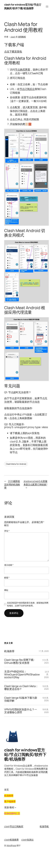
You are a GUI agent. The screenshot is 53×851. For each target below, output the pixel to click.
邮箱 (6, 577)
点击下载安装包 (13, 51)
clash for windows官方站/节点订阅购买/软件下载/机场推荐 (22, 6)
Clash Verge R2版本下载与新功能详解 (20, 699)
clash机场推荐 (11, 839)
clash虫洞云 (27, 839)
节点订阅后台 (27, 89)
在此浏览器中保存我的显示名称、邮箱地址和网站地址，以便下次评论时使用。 (27, 604)
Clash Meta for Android (16, 464)
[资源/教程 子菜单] (15, 807)
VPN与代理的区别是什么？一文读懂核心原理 (20, 711)
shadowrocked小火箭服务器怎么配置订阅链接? (35, 483)
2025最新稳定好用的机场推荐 (12, 484)
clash (13, 36)
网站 (6, 590)
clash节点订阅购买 (13, 826)
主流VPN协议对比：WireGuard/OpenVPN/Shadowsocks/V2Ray (22, 674)
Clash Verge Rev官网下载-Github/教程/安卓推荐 (19, 661)
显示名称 (8, 565)
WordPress (11, 845)
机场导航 (44, 826)
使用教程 (22, 36)
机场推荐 (9, 651)
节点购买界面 (22, 69)
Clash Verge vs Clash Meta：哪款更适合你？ (21, 687)
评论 (6, 530)
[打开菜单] (47, 6)
